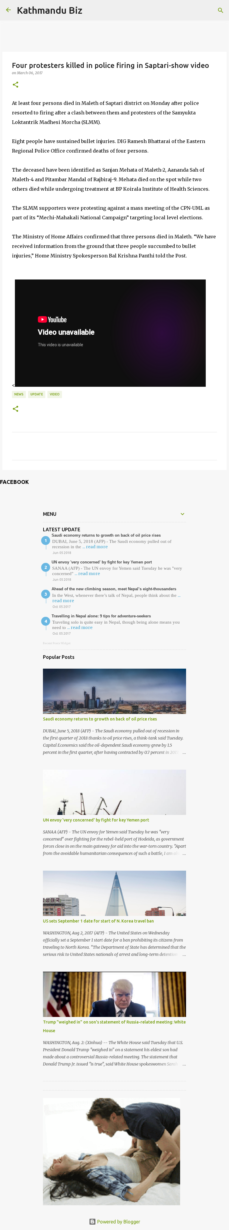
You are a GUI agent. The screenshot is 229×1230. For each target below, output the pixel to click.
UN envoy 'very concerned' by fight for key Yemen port (102, 562)
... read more (95, 546)
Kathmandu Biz (49, 10)
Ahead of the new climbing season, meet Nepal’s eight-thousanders (114, 589)
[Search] (220, 10)
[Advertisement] (111, 1135)
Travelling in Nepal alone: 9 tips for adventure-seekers (101, 616)
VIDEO (55, 394)
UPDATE (36, 394)
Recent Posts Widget (57, 643)
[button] (15, 85)
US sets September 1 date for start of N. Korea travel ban (98, 921)
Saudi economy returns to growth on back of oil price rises (106, 535)
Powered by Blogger (118, 1221)
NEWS (19, 394)
